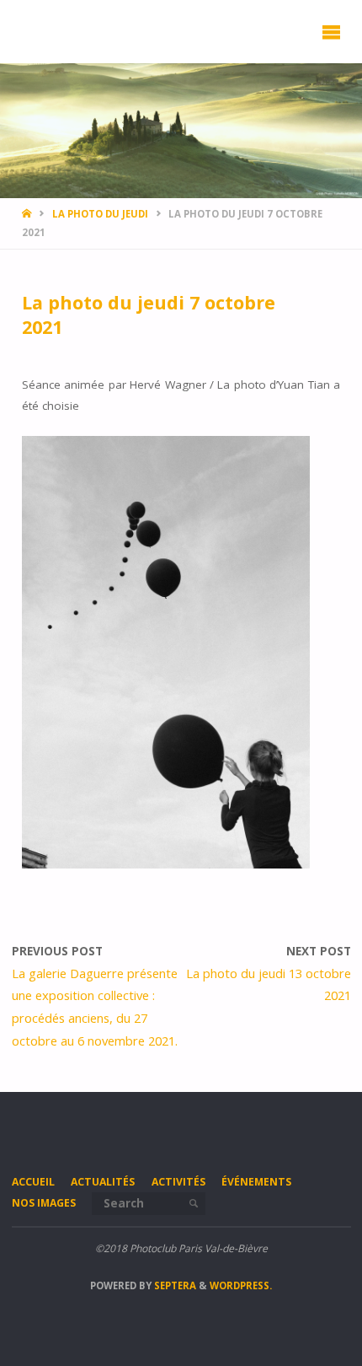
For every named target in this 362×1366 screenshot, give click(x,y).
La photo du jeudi (100, 213)
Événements (256, 1182)
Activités (178, 1182)
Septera (174, 1285)
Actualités (103, 1182)
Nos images (44, 1203)
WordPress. (241, 1285)
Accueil (33, 1182)
